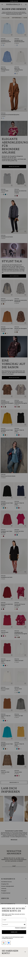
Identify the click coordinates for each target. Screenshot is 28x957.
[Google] (4, 943)
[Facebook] (9, 943)
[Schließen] (25, 906)
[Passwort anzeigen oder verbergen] (25, 925)
